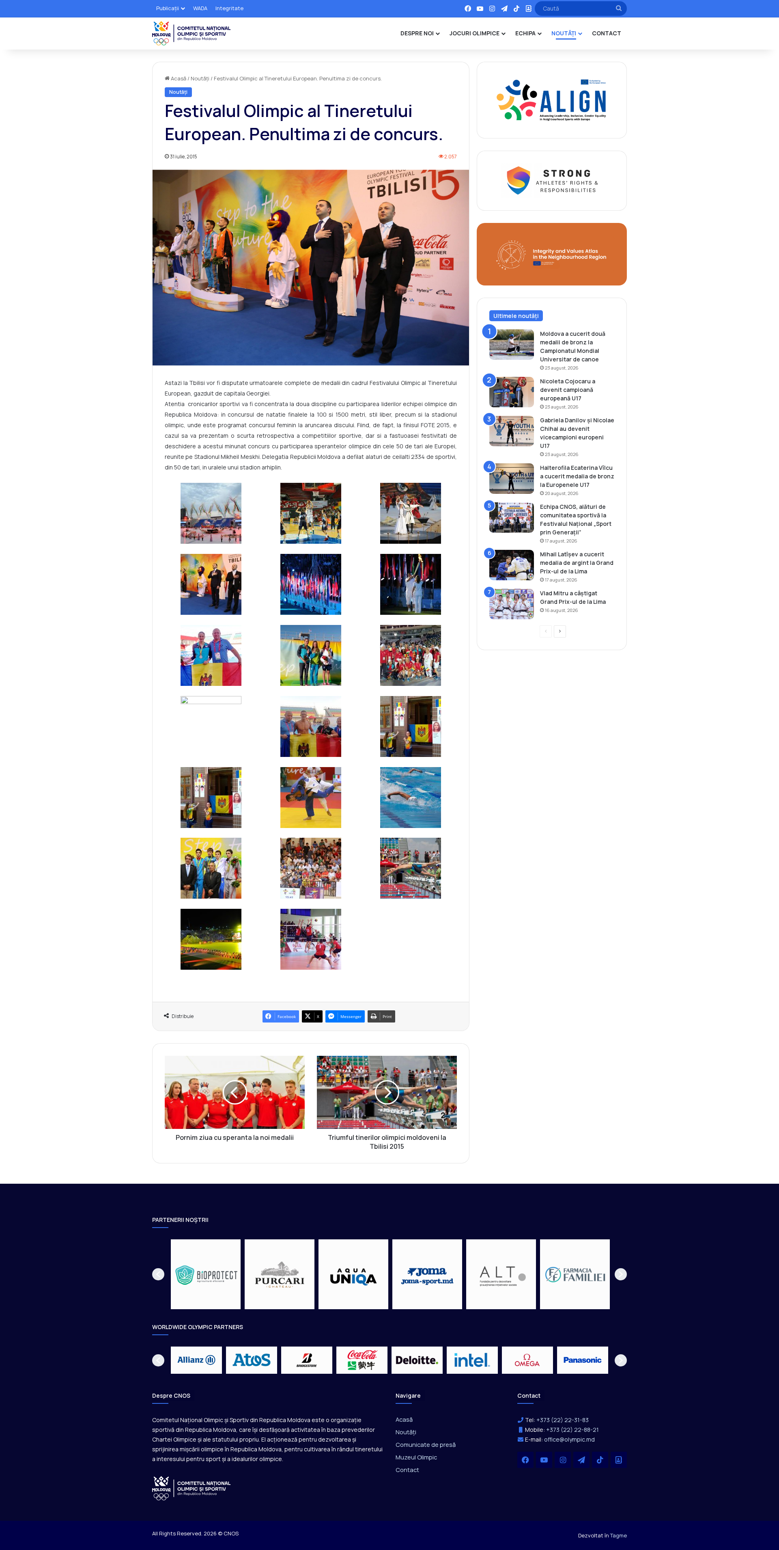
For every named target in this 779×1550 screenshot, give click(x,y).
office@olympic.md (569, 1439)
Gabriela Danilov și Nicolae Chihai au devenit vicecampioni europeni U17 (577, 433)
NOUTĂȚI (563, 33)
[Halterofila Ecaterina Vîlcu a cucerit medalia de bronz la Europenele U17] (511, 478)
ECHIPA (525, 33)
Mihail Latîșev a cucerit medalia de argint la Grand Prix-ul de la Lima (576, 562)
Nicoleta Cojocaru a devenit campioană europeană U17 (567, 389)
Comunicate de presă (426, 1444)
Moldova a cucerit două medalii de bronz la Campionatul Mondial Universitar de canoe (572, 346)
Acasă (178, 78)
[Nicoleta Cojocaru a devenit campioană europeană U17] (511, 392)
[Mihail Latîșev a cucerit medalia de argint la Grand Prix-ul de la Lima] (511, 565)
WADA (200, 8)
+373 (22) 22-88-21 (572, 1429)
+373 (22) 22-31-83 (562, 1420)
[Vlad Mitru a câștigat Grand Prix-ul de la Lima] (511, 604)
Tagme (618, 1535)
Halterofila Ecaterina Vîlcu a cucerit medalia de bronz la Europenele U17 (577, 476)
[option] (206, 1274)
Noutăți (200, 78)
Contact (407, 1470)
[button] (158, 1274)
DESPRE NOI (417, 33)
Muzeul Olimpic (416, 1457)
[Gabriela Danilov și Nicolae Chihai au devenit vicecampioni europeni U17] (511, 431)
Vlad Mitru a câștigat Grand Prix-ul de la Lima (573, 597)
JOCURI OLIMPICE (474, 33)
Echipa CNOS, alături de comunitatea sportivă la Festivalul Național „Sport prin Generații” (575, 519)
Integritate (229, 8)
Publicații (167, 8)
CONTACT (606, 33)
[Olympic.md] (191, 33)
